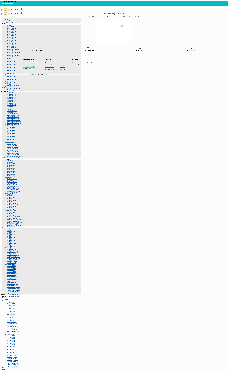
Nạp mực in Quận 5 (11, 341)
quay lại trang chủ (109, 16)
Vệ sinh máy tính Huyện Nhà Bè (13, 296)
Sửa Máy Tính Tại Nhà (9, 25)
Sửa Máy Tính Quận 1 (11, 26)
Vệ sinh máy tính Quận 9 (12, 278)
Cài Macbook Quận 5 (11, 201)
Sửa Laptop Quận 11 (11, 142)
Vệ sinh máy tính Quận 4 (12, 270)
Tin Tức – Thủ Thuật (9, 22)
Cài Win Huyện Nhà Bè (11, 262)
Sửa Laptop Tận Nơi (9, 74)
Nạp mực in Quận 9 (11, 348)
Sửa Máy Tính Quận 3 (11, 29)
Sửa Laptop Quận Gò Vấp (12, 80)
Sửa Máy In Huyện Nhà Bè (12, 332)
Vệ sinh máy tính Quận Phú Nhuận (14, 293)
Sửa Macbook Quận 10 (12, 176)
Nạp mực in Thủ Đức (11, 355)
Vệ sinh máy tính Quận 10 (12, 279)
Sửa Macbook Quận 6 (11, 169)
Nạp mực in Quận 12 (11, 354)
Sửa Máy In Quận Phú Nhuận (13, 329)
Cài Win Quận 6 (10, 240)
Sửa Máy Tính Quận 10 (12, 40)
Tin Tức (47, 62)
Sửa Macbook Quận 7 (11, 171)
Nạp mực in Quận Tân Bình (12, 360)
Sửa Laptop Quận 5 (11, 65)
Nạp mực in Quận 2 (11, 337)
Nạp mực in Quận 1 (11, 335)
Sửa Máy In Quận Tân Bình (12, 326)
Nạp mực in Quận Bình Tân (12, 361)
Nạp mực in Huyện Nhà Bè (12, 366)
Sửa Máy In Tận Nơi (9, 317)
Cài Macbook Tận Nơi (9, 211)
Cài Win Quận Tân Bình (11, 258)
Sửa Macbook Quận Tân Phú (13, 185)
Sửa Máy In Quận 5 (11, 308)
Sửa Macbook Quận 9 (11, 174)
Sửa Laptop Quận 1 (11, 59)
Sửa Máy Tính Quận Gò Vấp (12, 115)
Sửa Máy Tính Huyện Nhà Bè (13, 56)
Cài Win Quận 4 (10, 236)
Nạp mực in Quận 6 (11, 343)
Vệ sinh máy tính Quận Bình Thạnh (14, 294)
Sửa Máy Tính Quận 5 (11, 32)
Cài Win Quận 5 (10, 238)
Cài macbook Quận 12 (11, 214)
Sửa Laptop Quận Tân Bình (13, 84)
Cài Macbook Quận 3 (11, 198)
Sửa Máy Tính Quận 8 (11, 37)
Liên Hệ (4, 296)
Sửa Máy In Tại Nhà (9, 228)
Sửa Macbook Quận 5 (11, 168)
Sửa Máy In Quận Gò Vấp (12, 323)
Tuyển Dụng (62, 69)
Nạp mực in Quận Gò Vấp (12, 357)
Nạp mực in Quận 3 (11, 338)
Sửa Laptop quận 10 (11, 73)
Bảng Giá (4, 294)
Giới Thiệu (62, 65)
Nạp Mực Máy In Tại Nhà (10, 334)
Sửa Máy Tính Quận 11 (12, 43)
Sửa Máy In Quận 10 (11, 316)
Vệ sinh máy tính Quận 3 (12, 268)
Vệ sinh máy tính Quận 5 (12, 271)
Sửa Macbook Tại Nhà (9, 160)
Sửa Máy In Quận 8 (11, 313)
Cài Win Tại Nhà (8, 230)
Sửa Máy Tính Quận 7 (11, 35)
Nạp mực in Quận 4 (11, 340)
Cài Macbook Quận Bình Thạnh (13, 224)
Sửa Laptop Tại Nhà (9, 58)
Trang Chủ (4, 17)
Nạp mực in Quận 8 (11, 346)
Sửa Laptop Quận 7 (11, 68)
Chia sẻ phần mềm (49, 65)
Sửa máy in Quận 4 (11, 306)
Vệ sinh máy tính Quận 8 (12, 276)
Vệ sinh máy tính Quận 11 (12, 282)
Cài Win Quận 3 (10, 235)
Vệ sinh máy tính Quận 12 (12, 284)
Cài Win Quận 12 (10, 250)
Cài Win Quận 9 (10, 244)
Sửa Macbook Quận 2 (11, 163)
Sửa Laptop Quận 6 (11, 67)
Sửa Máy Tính (5, 23)
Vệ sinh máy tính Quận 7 (12, 274)
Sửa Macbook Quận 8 (11, 173)
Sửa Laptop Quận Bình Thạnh (13, 88)
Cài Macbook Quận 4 (11, 200)
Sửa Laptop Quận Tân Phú (12, 82)
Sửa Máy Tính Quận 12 (12, 44)
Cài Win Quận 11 (10, 249)
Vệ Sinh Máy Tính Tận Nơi (10, 210)
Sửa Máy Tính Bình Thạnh (12, 113)
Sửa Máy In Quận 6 (11, 309)
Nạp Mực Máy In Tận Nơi (10, 351)
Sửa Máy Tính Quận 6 (11, 34)
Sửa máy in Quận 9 (11, 314)
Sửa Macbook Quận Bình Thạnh (13, 191)
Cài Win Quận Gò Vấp (11, 253)
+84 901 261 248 (27, 63)
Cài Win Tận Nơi (8, 247)
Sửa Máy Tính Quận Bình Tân (13, 118)
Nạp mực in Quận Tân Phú (12, 358)
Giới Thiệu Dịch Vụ (9, 20)
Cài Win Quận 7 (10, 241)
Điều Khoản (62, 67)
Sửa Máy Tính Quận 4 (11, 31)
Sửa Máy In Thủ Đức (11, 322)
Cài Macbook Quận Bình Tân (13, 221)
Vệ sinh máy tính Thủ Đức (12, 285)
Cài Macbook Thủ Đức (11, 215)
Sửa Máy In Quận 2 (11, 231)
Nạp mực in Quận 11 (11, 352)
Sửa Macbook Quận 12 (12, 180)
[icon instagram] (91, 59)
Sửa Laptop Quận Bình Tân (13, 85)
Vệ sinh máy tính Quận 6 (12, 273)
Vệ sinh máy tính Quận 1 (12, 265)
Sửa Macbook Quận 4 (11, 166)
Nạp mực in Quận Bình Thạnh (13, 364)
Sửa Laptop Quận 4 (11, 64)
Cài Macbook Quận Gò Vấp (12, 217)
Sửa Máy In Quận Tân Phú (12, 325)
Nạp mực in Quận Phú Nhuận (13, 363)
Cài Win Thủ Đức (10, 252)
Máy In (3, 227)
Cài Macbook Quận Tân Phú (12, 218)
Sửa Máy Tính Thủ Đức (12, 46)
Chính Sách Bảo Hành (49, 67)
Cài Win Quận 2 (10, 233)
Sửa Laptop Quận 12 (11, 78)
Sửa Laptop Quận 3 (11, 62)
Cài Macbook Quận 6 (11, 203)
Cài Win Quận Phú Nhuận (12, 261)
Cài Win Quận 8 (10, 243)
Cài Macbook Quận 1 (11, 195)
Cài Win (3, 227)
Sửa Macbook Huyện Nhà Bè (13, 124)
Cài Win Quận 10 (10, 246)
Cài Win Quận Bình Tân (11, 256)
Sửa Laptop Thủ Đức (11, 79)
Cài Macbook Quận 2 (11, 197)
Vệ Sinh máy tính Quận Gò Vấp (13, 287)
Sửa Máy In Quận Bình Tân (12, 328)
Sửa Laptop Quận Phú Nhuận (13, 87)
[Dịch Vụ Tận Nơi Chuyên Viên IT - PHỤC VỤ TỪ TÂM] (12, 11)
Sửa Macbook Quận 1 (11, 162)
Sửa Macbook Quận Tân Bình (13, 186)
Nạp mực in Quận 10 (11, 349)
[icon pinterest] (90, 59)
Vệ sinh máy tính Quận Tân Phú (13, 288)
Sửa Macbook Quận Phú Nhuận (13, 189)
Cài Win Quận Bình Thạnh (12, 259)
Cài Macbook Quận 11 (11, 212)
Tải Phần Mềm (8, 19)
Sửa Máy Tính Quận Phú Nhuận (14, 55)
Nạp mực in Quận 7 (11, 344)
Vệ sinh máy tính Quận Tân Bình (13, 290)
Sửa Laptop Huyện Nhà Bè (13, 90)
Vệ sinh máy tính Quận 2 (12, 267)
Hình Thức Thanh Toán (50, 69)
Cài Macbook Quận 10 (11, 209)
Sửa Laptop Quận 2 (11, 61)
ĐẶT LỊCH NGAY (29, 68)
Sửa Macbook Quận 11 (12, 179)
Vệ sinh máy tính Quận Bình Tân (13, 291)
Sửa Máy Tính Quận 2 (11, 28)
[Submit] (2, 300)
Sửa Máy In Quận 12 (11, 248)
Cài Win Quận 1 (10, 232)
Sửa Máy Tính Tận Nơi (9, 41)
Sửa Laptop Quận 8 (11, 70)
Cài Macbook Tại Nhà (9, 194)
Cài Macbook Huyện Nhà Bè (13, 157)
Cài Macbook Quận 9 (11, 208)
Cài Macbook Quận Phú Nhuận (13, 223)
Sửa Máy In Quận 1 (11, 230)
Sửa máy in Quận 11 (11, 319)
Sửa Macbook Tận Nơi (9, 177)
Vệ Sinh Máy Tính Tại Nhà (10, 264)
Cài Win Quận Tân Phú (11, 255)
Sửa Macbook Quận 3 (11, 165)
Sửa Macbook (5, 91)
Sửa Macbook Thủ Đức (12, 182)
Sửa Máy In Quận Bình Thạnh (13, 331)
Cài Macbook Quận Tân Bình (13, 220)
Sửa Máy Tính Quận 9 (11, 38)
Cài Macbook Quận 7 (11, 205)
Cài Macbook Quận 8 (11, 206)
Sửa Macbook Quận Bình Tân (13, 188)
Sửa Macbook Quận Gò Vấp (12, 183)
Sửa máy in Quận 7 (11, 311)
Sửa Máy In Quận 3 (11, 305)
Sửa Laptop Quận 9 (11, 71)
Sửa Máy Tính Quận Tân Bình (13, 53)
